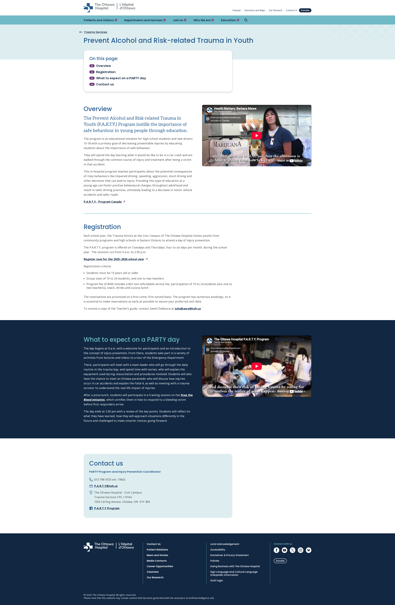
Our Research (275, 10)
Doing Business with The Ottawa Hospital (235, 566)
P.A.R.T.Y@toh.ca (106, 486)
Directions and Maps (254, 10)
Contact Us (291, 10)
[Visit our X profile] (292, 550)
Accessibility (217, 549)
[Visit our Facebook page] (276, 550)
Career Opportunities (160, 566)
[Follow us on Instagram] (300, 550)
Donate (305, 10)
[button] (100, 20)
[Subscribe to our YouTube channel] (284, 550)
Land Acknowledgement (224, 544)
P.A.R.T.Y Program (106, 508)
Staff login (216, 580)
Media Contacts (157, 560)
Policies (214, 560)
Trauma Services (95, 32)
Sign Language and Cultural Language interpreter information (234, 573)
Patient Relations (157, 549)
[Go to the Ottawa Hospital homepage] (109, 7)
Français (236, 10)
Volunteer (153, 571)
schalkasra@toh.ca (188, 308)
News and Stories (157, 555)
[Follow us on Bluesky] (308, 550)
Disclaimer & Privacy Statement (229, 555)
